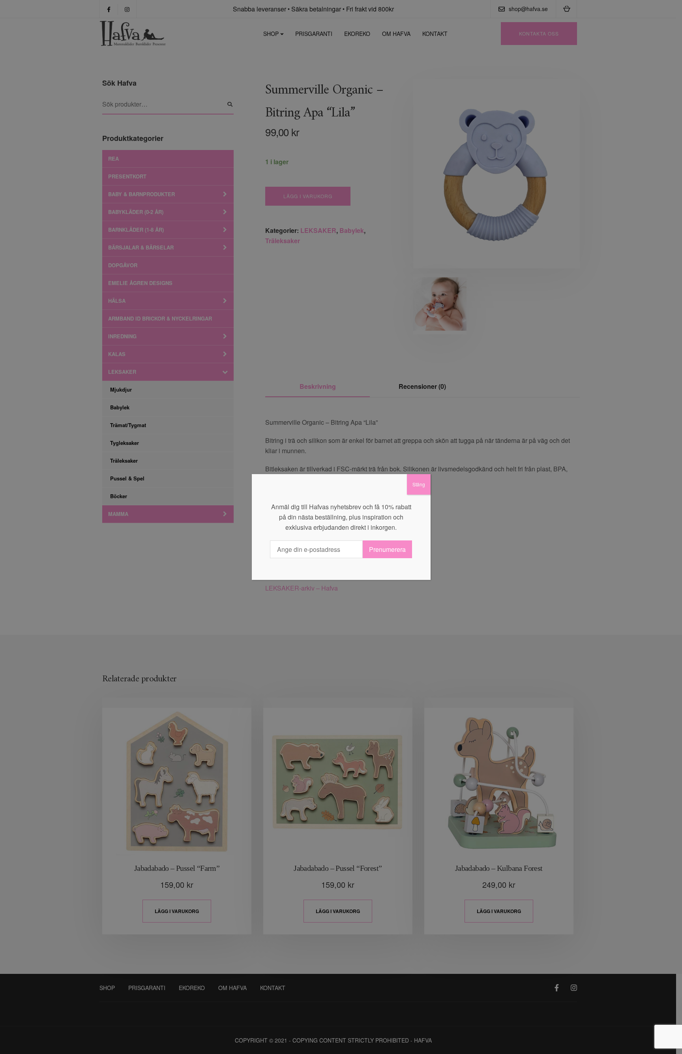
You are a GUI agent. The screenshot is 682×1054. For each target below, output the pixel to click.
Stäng (418, 484)
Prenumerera (387, 549)
